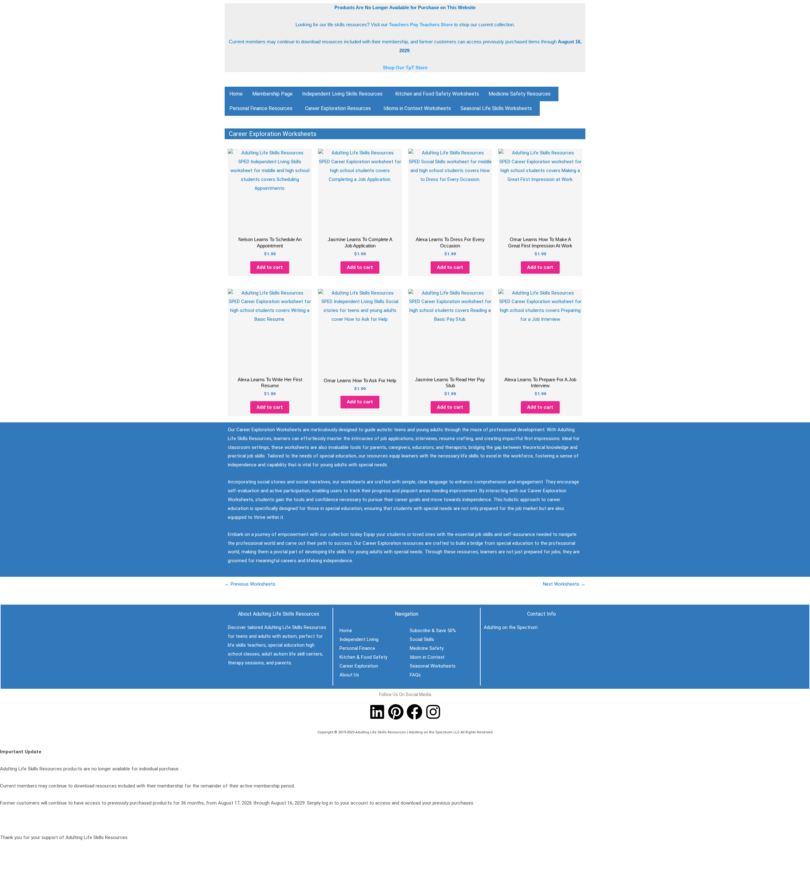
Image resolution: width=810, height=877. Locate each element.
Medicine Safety (427, 648)
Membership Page (272, 94)
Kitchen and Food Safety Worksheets (437, 94)
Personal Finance (357, 648)
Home (236, 94)
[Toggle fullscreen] (20, 865)
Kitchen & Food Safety (363, 657)
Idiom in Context (427, 657)
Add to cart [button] (270, 267)
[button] (343, 94)
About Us (349, 675)
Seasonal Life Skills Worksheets (496, 108)
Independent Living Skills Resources (342, 94)
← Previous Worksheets (250, 584)
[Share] (34, 865)
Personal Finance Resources (260, 108)
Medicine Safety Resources (520, 94)
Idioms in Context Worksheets (417, 108)
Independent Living (359, 639)
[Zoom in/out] (6, 865)
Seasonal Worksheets (433, 666)
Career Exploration (359, 666)
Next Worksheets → (564, 584)
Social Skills (422, 639)
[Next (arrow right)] (20, 874)
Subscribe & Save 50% (433, 630)
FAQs (415, 675)
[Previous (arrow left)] (6, 874)
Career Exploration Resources (338, 108)
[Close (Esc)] (48, 865)
